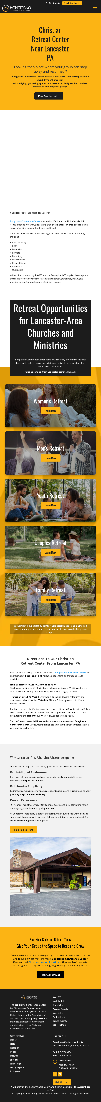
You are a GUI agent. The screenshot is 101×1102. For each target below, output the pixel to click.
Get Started (61, 1082)
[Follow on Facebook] (46, 3)
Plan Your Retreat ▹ (48, 96)
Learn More (51, 411)
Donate (56, 3)
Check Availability (72, 3)
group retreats (39, 1018)
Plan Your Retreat (23, 830)
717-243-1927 (64, 1055)
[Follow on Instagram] (50, 3)
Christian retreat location (43, 962)
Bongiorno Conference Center (25, 221)
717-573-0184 (64, 1052)
